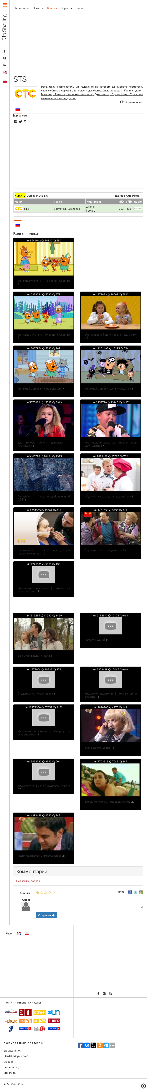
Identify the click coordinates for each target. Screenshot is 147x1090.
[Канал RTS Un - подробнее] (54, 1012)
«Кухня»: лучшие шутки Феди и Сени (108, 496)
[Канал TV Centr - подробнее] (39, 1028)
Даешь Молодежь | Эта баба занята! (108, 801)
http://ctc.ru (20, 115)
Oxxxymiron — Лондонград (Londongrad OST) (44, 497)
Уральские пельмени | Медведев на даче (44, 785)
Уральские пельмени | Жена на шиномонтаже (44, 589)
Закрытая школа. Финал (33, 655)
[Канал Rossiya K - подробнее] (54, 1028)
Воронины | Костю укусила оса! (104, 550)
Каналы (52, 8)
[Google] (141, 891)
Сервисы (66, 8)
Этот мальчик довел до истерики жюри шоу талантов (111, 443)
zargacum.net (12, 1050)
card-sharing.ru (13, 1067)
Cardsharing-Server (16, 1056)
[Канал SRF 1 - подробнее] (25, 1012)
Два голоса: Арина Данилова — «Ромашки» (44, 443)
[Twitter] (20, 121)
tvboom (8, 1061)
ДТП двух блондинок (97, 747)
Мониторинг (22, 8)
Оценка (25, 893)
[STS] (18, 208)
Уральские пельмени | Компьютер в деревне (111, 694)
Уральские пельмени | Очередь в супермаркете (44, 732)
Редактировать (133, 102)
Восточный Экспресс (67, 208)
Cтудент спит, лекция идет (34, 693)
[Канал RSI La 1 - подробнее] (25, 1021)
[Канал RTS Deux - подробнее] (11, 1020)
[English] (4, 72)
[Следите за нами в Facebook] (4, 51)
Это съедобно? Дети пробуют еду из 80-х (111, 336)
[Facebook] (15, 121)
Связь (79, 8)
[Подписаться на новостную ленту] (4, 65)
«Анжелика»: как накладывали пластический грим (44, 551)
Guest (26, 900)
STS (26, 208)
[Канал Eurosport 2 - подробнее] (11, 1012)
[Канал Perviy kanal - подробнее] (11, 1028)
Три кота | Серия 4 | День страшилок (108, 388)
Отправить (45, 915)
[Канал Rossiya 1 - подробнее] (25, 1028)
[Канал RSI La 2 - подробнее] (39, 1020)
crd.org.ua (10, 1073)
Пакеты (38, 8)
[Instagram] (25, 121)
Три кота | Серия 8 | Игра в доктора (40, 388)
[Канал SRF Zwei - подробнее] (39, 1012)
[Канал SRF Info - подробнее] (54, 1020)
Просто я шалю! (95, 639)
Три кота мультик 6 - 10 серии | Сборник (44, 334)
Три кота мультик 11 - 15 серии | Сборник (44, 280)
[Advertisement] (78, 44)
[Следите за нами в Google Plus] (4, 58)
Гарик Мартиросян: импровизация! (40, 855)
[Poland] (4, 81)
